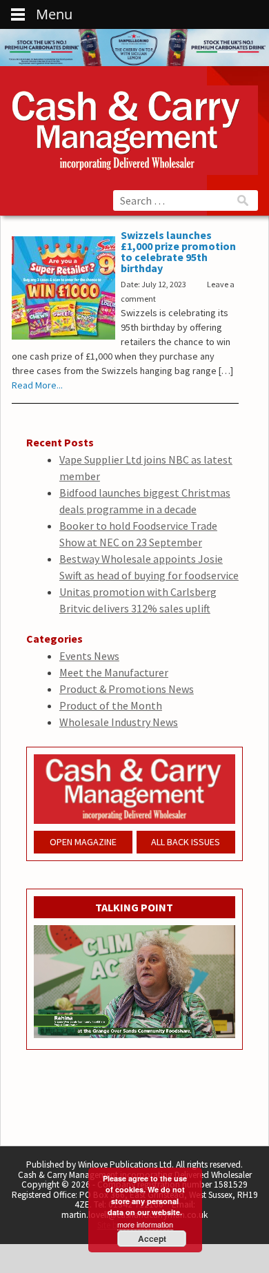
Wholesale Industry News (118, 722)
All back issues (185, 842)
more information (145, 1224)
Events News (89, 656)
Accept (152, 1238)
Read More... (37, 385)
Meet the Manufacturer (113, 672)
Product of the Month (110, 705)
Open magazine (83, 842)
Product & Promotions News (126, 689)
